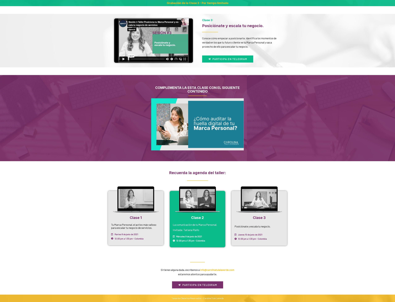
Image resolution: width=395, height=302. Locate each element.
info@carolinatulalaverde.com (217, 269)
